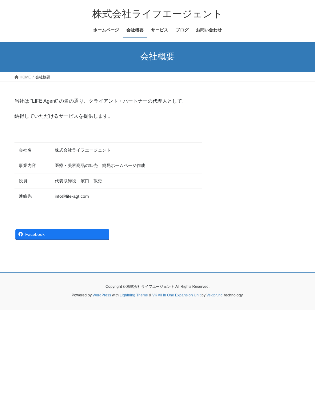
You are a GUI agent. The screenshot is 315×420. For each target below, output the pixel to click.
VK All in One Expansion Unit (176, 295)
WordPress (102, 295)
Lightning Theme (134, 295)
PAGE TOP (302, 402)
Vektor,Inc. (214, 295)
